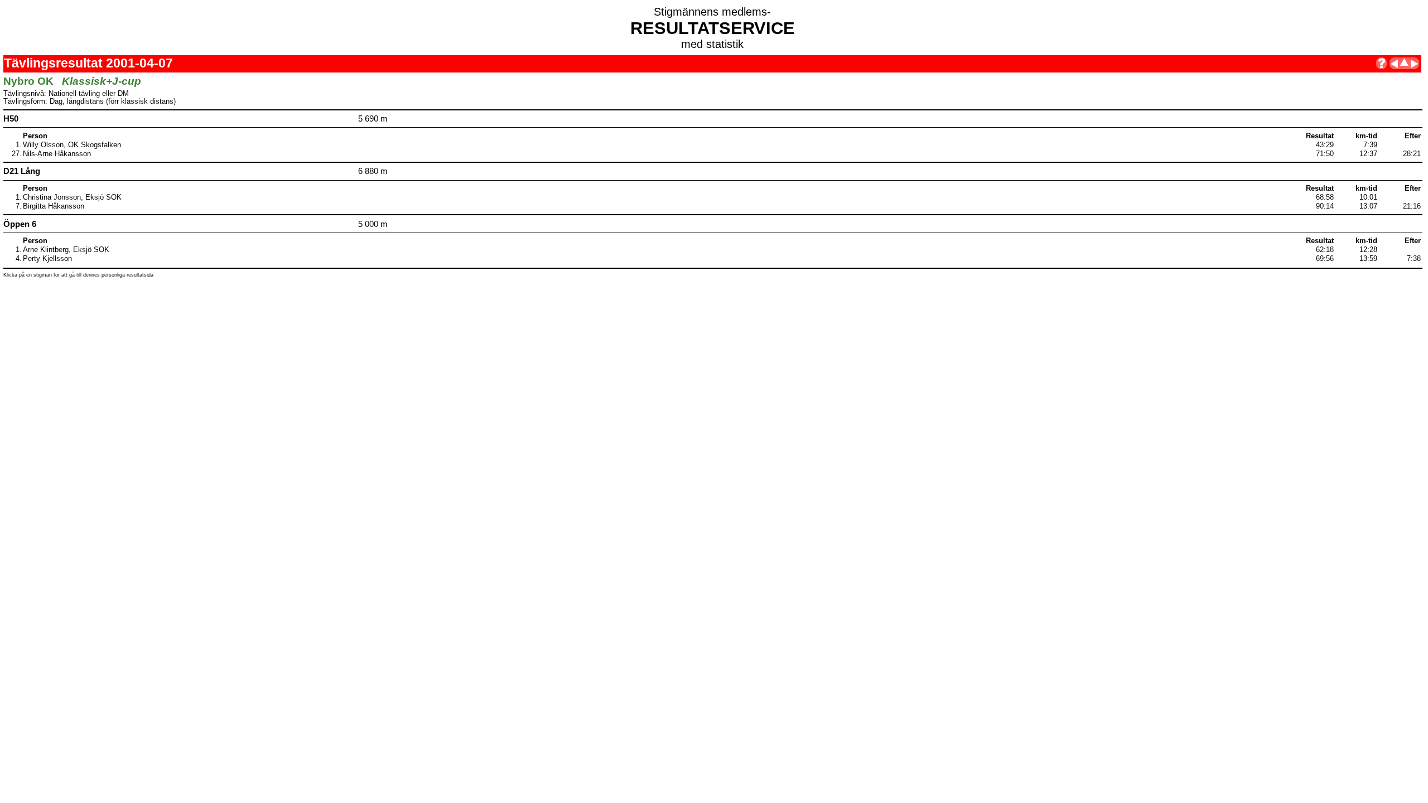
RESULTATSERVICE (712, 27)
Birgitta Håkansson (53, 206)
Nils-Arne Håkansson (57, 154)
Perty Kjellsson (47, 259)
